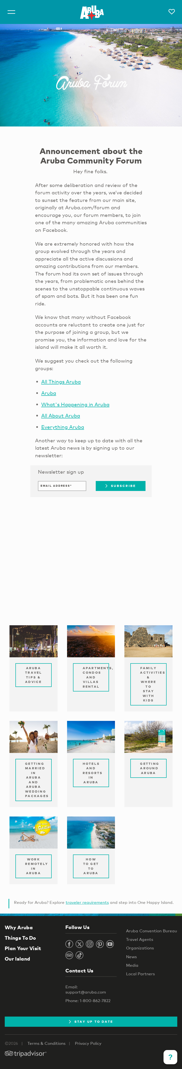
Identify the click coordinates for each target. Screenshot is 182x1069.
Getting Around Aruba (149, 768)
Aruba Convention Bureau (151, 930)
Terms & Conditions (46, 1043)
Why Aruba (19, 927)
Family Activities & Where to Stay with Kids (152, 684)
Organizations (140, 947)
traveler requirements (87, 902)
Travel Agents (139, 939)
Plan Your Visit (23, 948)
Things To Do (20, 938)
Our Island (17, 959)
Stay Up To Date (93, 1021)
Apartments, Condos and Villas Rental (96, 677)
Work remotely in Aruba (36, 866)
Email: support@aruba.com (85, 989)
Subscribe (123, 486)
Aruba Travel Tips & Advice (33, 675)
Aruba (48, 393)
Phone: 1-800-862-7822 (87, 1000)
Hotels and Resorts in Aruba (93, 773)
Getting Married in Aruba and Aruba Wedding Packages (37, 780)
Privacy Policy (88, 1043)
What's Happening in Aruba (75, 404)
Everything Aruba (62, 427)
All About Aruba (60, 415)
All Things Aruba (61, 381)
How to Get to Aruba (91, 866)
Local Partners (140, 973)
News (131, 956)
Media (132, 965)
